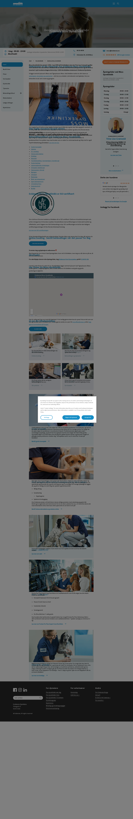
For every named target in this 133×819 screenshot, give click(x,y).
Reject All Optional (71, 417)
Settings (46, 417)
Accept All (88, 417)
